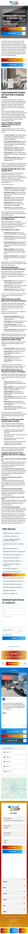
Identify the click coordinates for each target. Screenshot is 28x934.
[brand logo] (14, 3)
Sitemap (19, 926)
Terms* (10, 634)
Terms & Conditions (17, 923)
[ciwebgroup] (14, 921)
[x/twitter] (13, 813)
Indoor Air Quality (15, 10)
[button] (23, 930)
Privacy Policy (9, 923)
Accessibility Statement (11, 926)
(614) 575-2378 (7, 835)
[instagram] (15, 813)
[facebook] (11, 813)
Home (8, 10)
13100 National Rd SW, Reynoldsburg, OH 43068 (13, 820)
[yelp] (17, 813)
